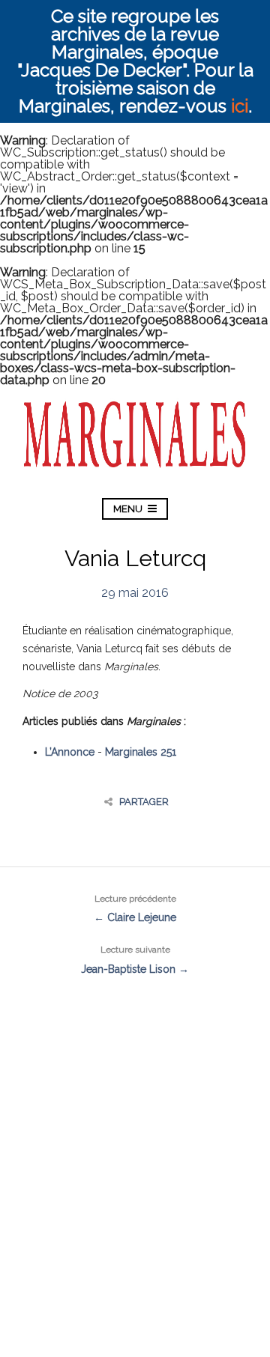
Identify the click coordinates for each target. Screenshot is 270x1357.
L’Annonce (69, 752)
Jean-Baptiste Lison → (135, 959)
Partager (144, 802)
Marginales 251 (140, 752)
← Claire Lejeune (135, 908)
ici (239, 106)
